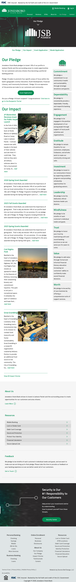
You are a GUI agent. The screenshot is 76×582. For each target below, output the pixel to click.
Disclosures (38, 543)
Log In (72, 8)
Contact (72, 14)
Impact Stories (38, 556)
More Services (13, 551)
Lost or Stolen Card (14, 426)
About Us (53, 14)
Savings (13, 541)
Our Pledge (62, 14)
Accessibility (6, 573)
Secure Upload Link (13, 444)
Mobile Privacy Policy (28, 570)
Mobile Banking (59, 8)
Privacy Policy (16, 570)
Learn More (9, 403)
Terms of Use (6, 570)
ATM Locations (62, 541)
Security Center (51, 519)
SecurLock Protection (14, 433)
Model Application (57, 50)
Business (38, 14)
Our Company (38, 551)
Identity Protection (62, 548)
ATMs (46, 14)
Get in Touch (9, 471)
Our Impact (27, 50)
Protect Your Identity (14, 436)
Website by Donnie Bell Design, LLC (62, 570)
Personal (30, 14)
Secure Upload (62, 556)
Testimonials (38, 558)
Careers (38, 561)
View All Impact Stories (12, 376)
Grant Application (41, 50)
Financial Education (62, 554)
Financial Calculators (14, 440)
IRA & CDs (13, 546)
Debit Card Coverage (14, 429)
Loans (13, 548)
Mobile (13, 543)
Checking (13, 538)
